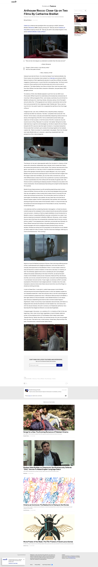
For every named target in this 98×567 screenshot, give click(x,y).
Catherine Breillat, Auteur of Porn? (36, 31)
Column (54, 378)
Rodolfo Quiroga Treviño (34, 389)
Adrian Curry (25, 545)
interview (52, 78)
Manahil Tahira (26, 435)
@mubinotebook (22, 554)
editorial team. (73, 558)
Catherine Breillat (27, 378)
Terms (31, 564)
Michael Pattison (28, 20)
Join (59, 365)
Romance (31, 27)
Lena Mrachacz (26, 510)
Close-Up (26, 25)
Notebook (25, 473)
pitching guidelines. (71, 557)
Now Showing (48, 378)
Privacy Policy (37, 564)
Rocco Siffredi (41, 378)
